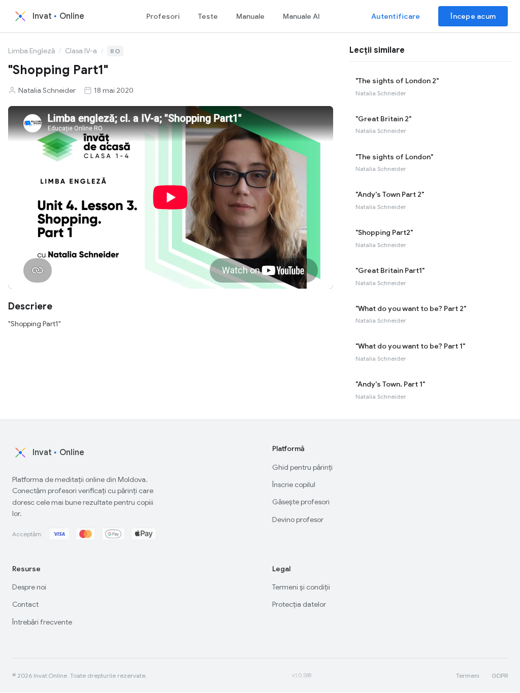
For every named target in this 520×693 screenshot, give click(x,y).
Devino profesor (297, 519)
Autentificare (395, 16)
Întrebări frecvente (42, 622)
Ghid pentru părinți (302, 467)
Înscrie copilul (293, 484)
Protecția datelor (299, 604)
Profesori (163, 16)
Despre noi (29, 587)
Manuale (250, 16)
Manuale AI (301, 16)
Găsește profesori (301, 501)
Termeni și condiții (301, 587)
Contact (25, 604)
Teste (208, 16)
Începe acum (473, 16)
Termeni (467, 675)
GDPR (500, 675)
